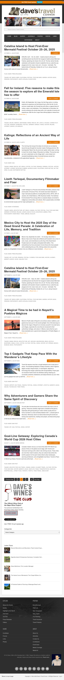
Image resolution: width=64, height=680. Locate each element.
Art (10, 77)
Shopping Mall (8, 471)
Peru (49, 212)
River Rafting (49, 168)
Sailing (6, 387)
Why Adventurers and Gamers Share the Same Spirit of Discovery (31, 397)
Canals (13, 343)
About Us (35, 633)
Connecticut (54, 123)
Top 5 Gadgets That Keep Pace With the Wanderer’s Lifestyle (30, 355)
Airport (11, 385)
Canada (32, 210)
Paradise (7, 79)
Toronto (25, 471)
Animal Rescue (31, 123)
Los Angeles (19, 126)
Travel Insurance (37, 619)
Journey (6, 126)
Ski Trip (56, 168)
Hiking (42, 124)
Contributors (36, 642)
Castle (41, 123)
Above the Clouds (8, 605)
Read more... (46, 657)
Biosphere (7, 343)
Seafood (52, 469)
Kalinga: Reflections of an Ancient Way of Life (32, 136)
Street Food (18, 471)
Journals (5, 616)
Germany (31, 124)
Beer (17, 77)
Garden (44, 77)
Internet (7, 168)
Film (47, 210)
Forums (5, 636)
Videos (5, 622)
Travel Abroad (25, 214)
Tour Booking (36, 616)
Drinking (12, 124)
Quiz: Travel (36, 614)
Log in (60, 676)
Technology (12, 387)
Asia (13, 163)
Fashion (24, 385)
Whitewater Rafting (19, 170)
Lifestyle (46, 385)
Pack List (35, 608)
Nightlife (32, 469)
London (12, 126)
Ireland (52, 124)
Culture (6, 124)
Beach (14, 77)
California (23, 77)
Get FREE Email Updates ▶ (13, 524)
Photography (8, 214)
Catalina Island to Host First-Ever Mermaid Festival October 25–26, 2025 (29, 47)
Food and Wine (37, 77)
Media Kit (35, 650)
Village (10, 170)
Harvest (37, 124)
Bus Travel (18, 385)
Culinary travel (40, 467)
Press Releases (17, 74)
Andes (11, 210)
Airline (11, 123)
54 (31, 479)
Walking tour (23, 259)
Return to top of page (7, 676)
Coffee (28, 166)
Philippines (40, 168)
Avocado (33, 341)
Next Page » (37, 479)
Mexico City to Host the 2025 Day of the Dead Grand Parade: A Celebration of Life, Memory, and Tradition (30, 226)
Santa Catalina (23, 79)
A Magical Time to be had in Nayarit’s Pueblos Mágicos (29, 311)
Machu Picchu (31, 212)
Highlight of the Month (9, 611)
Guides (5, 608)
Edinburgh (19, 124)
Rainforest (16, 214)
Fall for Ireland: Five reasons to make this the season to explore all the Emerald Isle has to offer (31, 91)
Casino (33, 467)
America (16, 123)
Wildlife (32, 214)
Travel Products (37, 622)
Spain (5, 170)
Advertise (35, 636)
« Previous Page (9, 479)
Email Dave (36, 644)
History (50, 77)
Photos (5, 642)
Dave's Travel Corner (32, 11)
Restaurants (14, 79)
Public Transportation (42, 469)
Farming (45, 166)
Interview (13, 212)
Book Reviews (37, 605)
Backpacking (40, 341)
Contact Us (36, 639)
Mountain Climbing (21, 168)
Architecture (18, 210)
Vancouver (45, 471)
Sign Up (40, 2)
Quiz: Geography (37, 611)
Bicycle (51, 341)
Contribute (6, 633)
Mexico (12, 259)
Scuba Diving (32, 79)
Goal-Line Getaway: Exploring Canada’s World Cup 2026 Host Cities (30, 437)
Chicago (46, 123)
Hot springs (49, 343)
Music (54, 77)
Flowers (32, 257)
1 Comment (55, 53)
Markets (6, 259)
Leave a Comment (53, 98)
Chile (17, 343)
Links (4, 639)
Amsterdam (23, 123)
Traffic (30, 471)
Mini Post (15, 381)
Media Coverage (37, 647)
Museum (30, 168)
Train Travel (21, 387)
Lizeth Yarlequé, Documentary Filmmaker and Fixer (31, 180)
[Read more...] (33, 69)
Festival (29, 77)
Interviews (15, 206)
